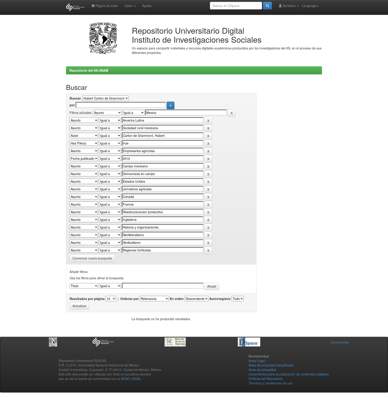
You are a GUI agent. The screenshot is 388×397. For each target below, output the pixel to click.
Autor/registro (220, 298)
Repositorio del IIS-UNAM (88, 70)
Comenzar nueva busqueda (92, 258)
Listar (129, 5)
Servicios (289, 5)
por (72, 105)
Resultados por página (87, 298)
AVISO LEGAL (131, 378)
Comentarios (340, 342)
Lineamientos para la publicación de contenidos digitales (289, 374)
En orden (177, 298)
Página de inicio (106, 5)
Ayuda (146, 5)
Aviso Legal (257, 360)
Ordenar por (129, 298)
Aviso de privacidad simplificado (271, 365)
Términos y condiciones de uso (271, 383)
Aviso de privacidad (262, 369)
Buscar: (76, 98)
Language (309, 5)
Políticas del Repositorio (266, 378)
